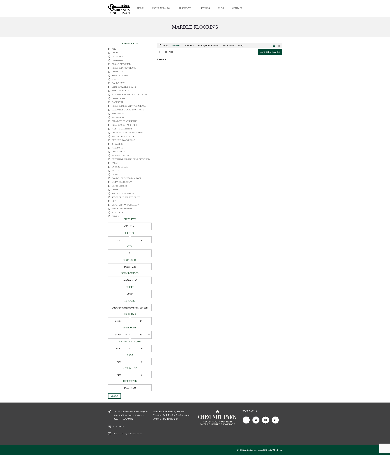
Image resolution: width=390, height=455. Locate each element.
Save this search (270, 52)
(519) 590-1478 (118, 426)
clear (114, 396)
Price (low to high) (233, 45)
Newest (176, 45)
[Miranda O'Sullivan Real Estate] (119, 8)
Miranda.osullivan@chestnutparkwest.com (127, 434)
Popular (189, 45)
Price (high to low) (208, 45)
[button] (130, 226)
